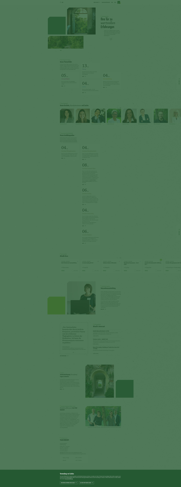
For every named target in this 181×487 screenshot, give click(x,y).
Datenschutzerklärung (69, 478)
